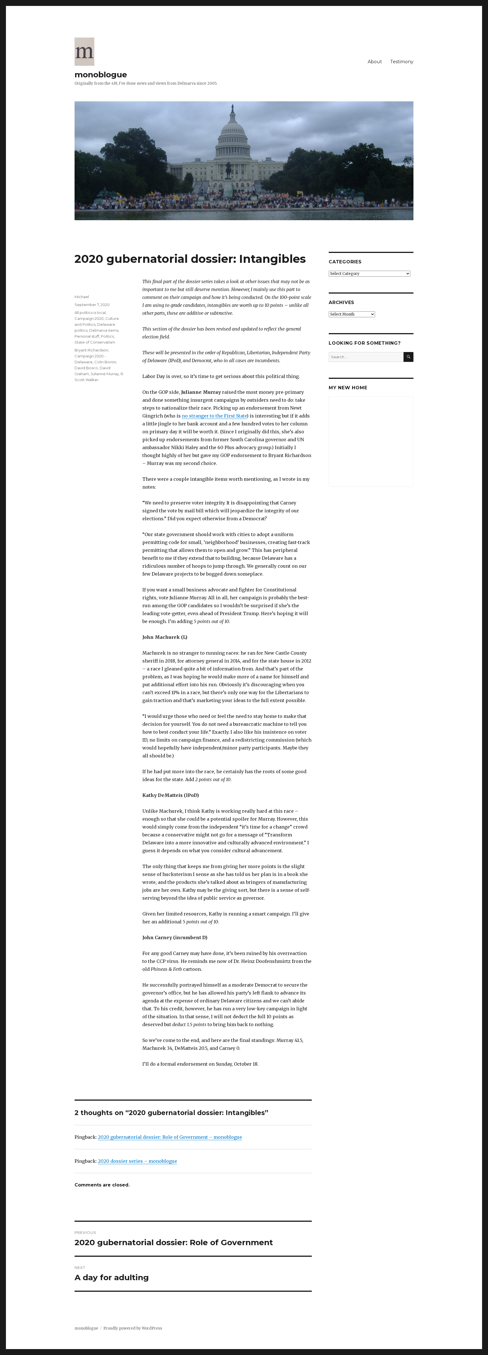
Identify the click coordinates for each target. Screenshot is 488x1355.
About (375, 61)
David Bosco (86, 368)
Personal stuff (87, 336)
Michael (82, 296)
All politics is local (90, 312)
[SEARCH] (408, 357)
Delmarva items (103, 330)
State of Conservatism (95, 342)
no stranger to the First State (214, 416)
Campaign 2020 (89, 318)
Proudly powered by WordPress (132, 1328)
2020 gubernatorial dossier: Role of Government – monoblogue (170, 1137)
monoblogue (101, 74)
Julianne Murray (105, 373)
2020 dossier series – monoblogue (137, 1161)
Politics (107, 336)
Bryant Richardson (91, 350)
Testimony (401, 61)
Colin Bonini (105, 362)
